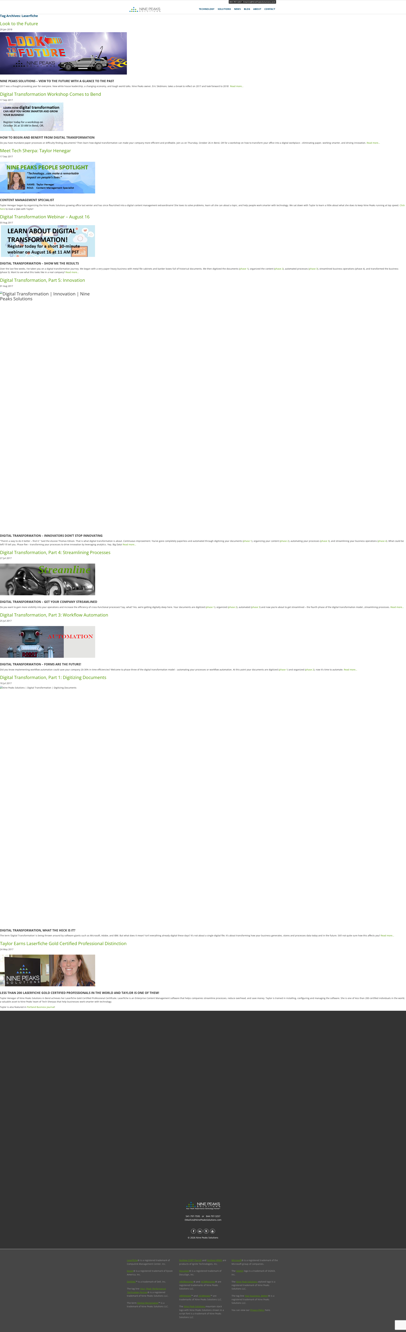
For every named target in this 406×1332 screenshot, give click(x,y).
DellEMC (131, 1281)
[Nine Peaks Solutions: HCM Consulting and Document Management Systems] (152, 9)
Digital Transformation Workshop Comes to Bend (50, 94)
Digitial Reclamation (147, 1302)
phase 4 (382, 540)
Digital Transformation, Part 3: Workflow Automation (54, 615)
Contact (269, 8)
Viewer (185, 1295)
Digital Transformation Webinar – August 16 (45, 217)
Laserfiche (132, 1260)
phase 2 (279, 268)
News (237, 8)
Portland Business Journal (40, 1007)
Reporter (186, 1281)
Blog (247, 8)
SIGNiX (239, 1270)
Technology (207, 8)
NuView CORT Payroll (190, 1260)
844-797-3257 (235, 2)
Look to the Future (19, 23)
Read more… (236, 86)
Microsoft (237, 1260)
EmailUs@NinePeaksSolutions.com (259, 2)
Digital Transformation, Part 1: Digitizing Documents (53, 677)
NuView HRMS (214, 1260)
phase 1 (244, 268)
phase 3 (313, 268)
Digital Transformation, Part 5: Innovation (42, 280)
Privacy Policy (257, 1310)
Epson (130, 1270)
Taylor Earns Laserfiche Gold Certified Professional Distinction (63, 943)
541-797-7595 (193, 1216)
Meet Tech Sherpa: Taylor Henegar (35, 150)
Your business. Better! (256, 1295)
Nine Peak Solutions (195, 1306)
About (257, 8)
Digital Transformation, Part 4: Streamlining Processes (55, 552)
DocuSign (184, 1270)
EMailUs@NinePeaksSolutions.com (203, 1219)
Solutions (224, 8)
